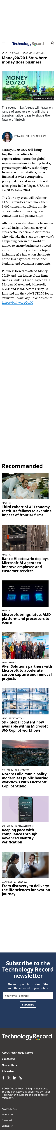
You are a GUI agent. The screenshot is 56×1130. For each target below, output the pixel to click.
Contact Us (8, 1059)
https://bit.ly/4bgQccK (17, 302)
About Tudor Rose (9, 1109)
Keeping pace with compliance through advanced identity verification (19, 836)
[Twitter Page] (9, 1077)
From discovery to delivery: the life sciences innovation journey (26, 890)
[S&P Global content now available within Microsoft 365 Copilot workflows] (25, 701)
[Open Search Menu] (52, 43)
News (4, 503)
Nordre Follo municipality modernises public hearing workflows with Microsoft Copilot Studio (25, 780)
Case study (7, 770)
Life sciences (20, 882)
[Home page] (28, 43)
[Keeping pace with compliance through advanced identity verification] (25, 808)
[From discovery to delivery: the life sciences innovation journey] (25, 864)
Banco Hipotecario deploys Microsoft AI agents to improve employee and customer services (25, 565)
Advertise (8, 1071)
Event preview (10, 52)
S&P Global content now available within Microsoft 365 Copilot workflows (25, 726)
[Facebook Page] (3, 1077)
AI (10, 503)
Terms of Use (7, 1114)
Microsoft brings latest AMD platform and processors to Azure (26, 619)
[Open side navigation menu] (3, 43)
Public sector (22, 770)
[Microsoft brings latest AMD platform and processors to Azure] (25, 593)
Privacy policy (8, 1120)
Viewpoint (7, 882)
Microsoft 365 (16, 718)
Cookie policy (7, 1126)
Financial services (33, 52)
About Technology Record (17, 1052)
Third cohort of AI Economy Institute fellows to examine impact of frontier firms (26, 511)
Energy (12, 662)
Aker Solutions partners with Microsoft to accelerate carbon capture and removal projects (27, 672)
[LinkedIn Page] (14, 1077)
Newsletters (9, 1065)
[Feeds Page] (20, 1077)
